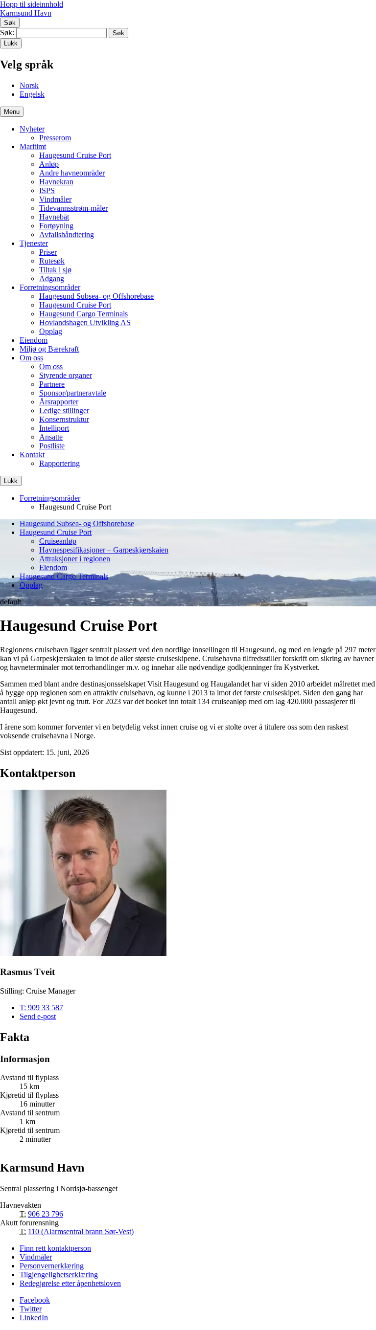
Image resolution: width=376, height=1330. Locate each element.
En (32, 94)
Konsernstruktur (64, 419)
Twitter (31, 1309)
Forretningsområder (50, 287)
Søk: (7, 32)
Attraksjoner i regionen (74, 558)
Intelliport (54, 428)
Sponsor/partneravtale (72, 393)
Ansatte (51, 437)
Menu (12, 111)
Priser (48, 252)
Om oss (31, 358)
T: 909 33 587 (41, 1007)
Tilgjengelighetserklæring (59, 1274)
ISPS (47, 190)
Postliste (52, 446)
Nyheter (32, 129)
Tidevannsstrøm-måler (73, 208)
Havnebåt (54, 217)
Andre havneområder (72, 173)
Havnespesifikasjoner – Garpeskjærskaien (103, 550)
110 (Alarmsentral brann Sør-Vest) (81, 1231)
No (29, 85)
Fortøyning (56, 226)
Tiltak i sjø (55, 270)
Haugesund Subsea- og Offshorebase (96, 296)
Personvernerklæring (52, 1266)
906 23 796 (45, 1214)
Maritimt (33, 146)
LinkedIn (34, 1317)
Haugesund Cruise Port (75, 155)
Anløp (49, 164)
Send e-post (38, 1016)
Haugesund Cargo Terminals (83, 314)
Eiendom (33, 340)
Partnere (52, 384)
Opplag (50, 331)
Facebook (35, 1300)
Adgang (51, 278)
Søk (10, 22)
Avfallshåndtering (66, 234)
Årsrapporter (58, 402)
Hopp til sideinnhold (31, 4)
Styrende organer (65, 375)
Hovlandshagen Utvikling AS (85, 322)
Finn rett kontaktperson (55, 1248)
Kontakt (32, 454)
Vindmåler (55, 199)
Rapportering (59, 463)
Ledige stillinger (64, 410)
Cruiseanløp (57, 541)
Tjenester (34, 243)
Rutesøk (52, 261)
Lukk (11, 43)
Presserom (55, 137)
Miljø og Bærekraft (49, 349)
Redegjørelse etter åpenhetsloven (70, 1283)
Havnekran (56, 181)
